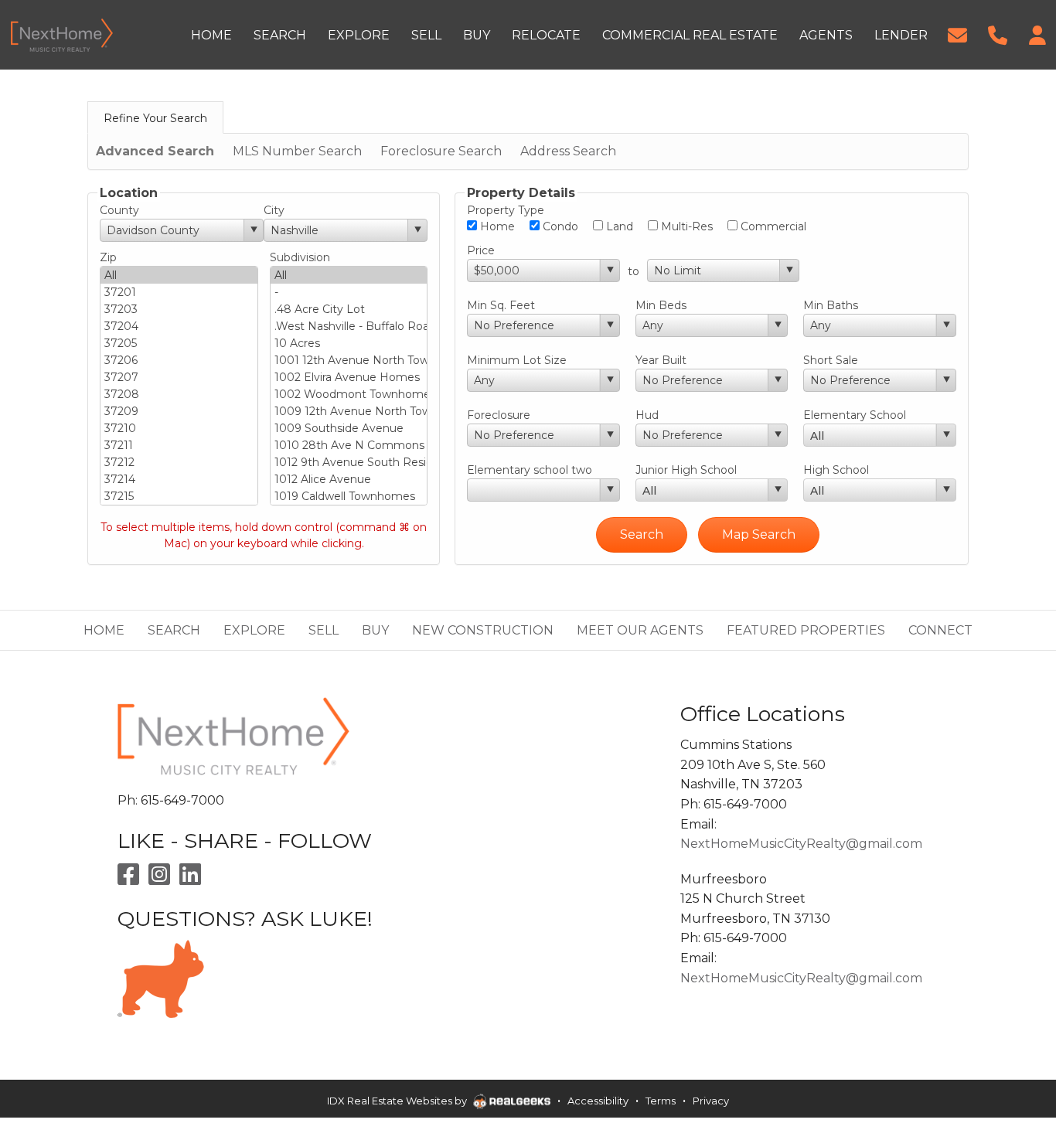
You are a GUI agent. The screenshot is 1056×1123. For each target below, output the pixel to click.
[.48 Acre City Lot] (349, 309)
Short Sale (830, 360)
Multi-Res (685, 226)
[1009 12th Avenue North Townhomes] (349, 411)
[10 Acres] (349, 343)
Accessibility (597, 1100)
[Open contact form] (957, 33)
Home (496, 226)
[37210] (178, 428)
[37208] (178, 394)
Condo (559, 226)
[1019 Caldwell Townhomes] (349, 496)
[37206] (178, 360)
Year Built (660, 360)
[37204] (178, 326)
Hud (647, 415)
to (633, 271)
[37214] (178, 479)
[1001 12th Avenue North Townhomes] (349, 360)
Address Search (568, 151)
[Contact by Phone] (997, 33)
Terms (661, 1100)
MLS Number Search (297, 151)
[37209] (178, 411)
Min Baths (830, 305)
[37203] (178, 309)
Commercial (771, 226)
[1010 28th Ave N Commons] (349, 445)
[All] (178, 275)
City (274, 210)
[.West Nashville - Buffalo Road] (349, 326)
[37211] (178, 445)
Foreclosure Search (441, 151)
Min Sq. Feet (501, 305)
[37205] (178, 343)
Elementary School (854, 415)
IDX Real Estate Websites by (398, 1100)
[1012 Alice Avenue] (349, 479)
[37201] (178, 292)
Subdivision (300, 257)
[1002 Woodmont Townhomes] (349, 394)
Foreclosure (498, 415)
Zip (108, 257)
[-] (349, 292)
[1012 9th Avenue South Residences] (349, 462)
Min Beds (660, 305)
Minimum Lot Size (517, 360)
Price (481, 250)
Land (618, 226)
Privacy (711, 1100)
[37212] (178, 462)
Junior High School (686, 470)
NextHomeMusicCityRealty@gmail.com (801, 843)
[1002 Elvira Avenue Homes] (349, 377)
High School (836, 470)
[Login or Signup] (1037, 33)
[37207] (178, 377)
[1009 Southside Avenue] (349, 428)
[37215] (178, 496)
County (119, 210)
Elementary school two (529, 470)
